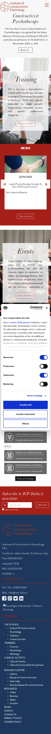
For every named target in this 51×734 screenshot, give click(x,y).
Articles (7, 446)
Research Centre (14, 670)
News (7, 707)
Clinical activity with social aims (27, 665)
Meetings (14, 654)
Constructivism (18, 639)
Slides (13, 699)
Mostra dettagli (34, 395)
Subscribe (42, 504)
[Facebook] (4, 598)
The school (11, 624)
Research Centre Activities (23, 677)
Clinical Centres (18, 661)
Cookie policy (13, 722)
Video (13, 692)
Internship (15, 681)
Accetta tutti (26, 405)
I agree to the (11, 510)
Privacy (16, 510)
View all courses (25, 123)
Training (9, 643)
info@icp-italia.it (18, 592)
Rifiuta (25, 423)
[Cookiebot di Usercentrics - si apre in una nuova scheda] (31, 308)
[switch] (44, 366)
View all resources (25, 478)
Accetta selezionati (25, 414)
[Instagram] (10, 598)
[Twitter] (15, 598)
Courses (14, 646)
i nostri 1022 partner (19, 322)
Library (13, 674)
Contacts (10, 714)
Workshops (16, 650)
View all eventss (25, 295)
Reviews (14, 696)
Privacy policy (13, 718)
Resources (10, 688)
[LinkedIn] (21, 598)
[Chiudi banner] (47, 308)
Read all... (25, 50)
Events (8, 710)
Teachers (14, 635)
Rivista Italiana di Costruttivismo (26, 685)
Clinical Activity (14, 657)
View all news (25, 216)
